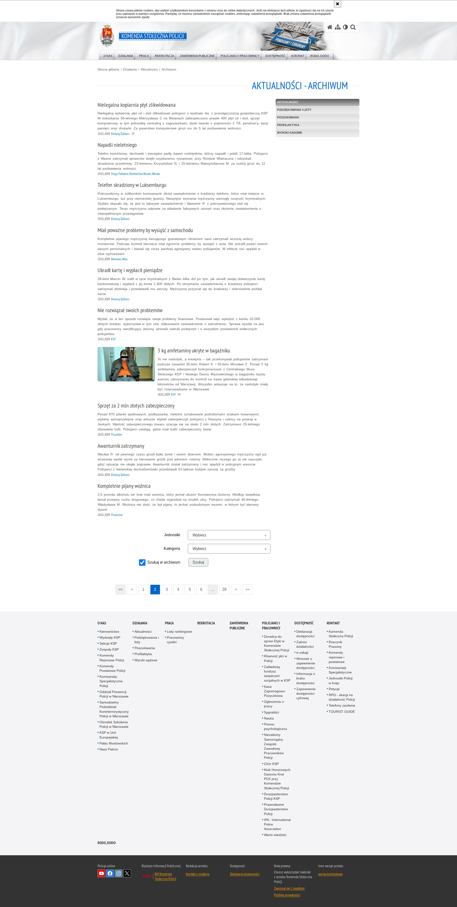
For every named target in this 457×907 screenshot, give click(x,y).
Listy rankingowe (179, 631)
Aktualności (149, 69)
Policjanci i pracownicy (271, 626)
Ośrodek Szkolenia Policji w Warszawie (114, 724)
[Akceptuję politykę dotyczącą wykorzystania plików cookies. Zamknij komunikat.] (337, 4)
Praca (169, 623)
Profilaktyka (288, 125)
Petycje (334, 689)
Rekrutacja (206, 623)
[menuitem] (108, 55)
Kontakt (333, 623)
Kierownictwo (109, 631)
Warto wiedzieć (275, 835)
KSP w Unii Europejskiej (108, 735)
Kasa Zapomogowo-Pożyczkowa (275, 691)
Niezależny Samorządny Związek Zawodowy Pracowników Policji (274, 746)
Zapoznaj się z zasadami (289, 888)
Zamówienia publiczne (239, 626)
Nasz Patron (108, 749)
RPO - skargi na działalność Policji (342, 697)
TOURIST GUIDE (342, 711)
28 (223, 588)
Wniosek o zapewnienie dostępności (305, 663)
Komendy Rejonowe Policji (111, 657)
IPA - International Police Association (277, 824)
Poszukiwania (288, 117)
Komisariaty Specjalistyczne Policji (111, 681)
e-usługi (302, 652)
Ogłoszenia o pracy (274, 704)
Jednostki (172, 535)
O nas (102, 623)
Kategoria (172, 548)
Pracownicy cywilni (175, 640)
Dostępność (303, 623)
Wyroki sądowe (289, 132)
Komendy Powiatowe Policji (112, 668)
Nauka (269, 718)
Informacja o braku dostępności (305, 678)
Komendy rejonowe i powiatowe (337, 657)
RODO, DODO (107, 842)
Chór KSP (271, 764)
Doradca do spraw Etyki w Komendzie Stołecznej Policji (276, 643)
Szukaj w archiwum (163, 562)
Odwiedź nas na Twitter (127, 873)
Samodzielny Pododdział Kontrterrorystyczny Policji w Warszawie (114, 709)
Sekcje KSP (108, 643)
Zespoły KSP (109, 649)
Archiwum (169, 69)
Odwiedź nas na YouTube (101, 873)
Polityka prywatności (287, 894)
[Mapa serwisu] (338, 27)
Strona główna (108, 69)
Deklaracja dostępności (305, 634)
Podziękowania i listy (294, 110)
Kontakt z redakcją (197, 873)
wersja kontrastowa (330, 873)
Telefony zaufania (342, 705)
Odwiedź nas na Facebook (110, 873)
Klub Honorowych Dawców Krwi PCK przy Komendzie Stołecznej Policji (277, 779)
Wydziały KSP (109, 637)
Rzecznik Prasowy (335, 644)
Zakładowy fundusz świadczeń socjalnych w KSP (277, 674)
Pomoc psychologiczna (275, 726)
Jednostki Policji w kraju (341, 680)
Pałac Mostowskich (113, 743)
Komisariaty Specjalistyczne (340, 670)
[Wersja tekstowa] (345, 27)
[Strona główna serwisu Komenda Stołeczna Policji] (330, 27)
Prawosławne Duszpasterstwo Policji (276, 809)
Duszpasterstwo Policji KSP (276, 796)
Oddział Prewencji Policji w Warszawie (114, 694)
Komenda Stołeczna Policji (341, 634)
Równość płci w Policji (275, 658)
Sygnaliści (271, 712)
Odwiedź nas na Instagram (118, 873)
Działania (130, 69)
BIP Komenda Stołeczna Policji (165, 876)
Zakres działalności (305, 644)
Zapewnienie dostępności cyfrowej (306, 693)
